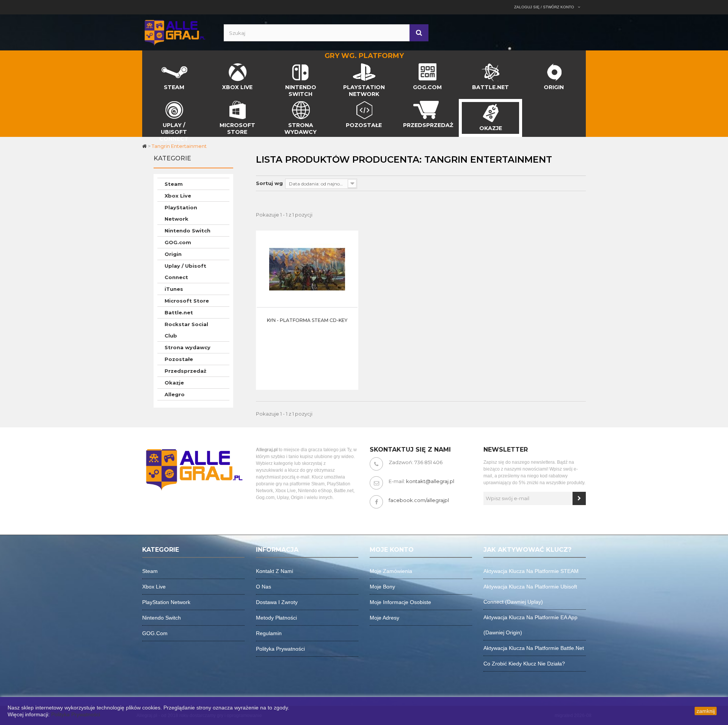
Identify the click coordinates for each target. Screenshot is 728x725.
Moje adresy (384, 618)
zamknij (706, 711)
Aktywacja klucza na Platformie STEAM (531, 571)
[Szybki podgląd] (350, 254)
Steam (174, 184)
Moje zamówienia (391, 571)
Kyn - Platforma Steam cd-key (307, 320)
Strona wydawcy (187, 347)
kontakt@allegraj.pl (430, 481)
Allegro (175, 394)
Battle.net (179, 312)
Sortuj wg (269, 183)
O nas (263, 587)
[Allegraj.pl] (174, 32)
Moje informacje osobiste (400, 602)
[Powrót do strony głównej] (145, 146)
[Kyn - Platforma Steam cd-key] (307, 269)
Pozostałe (179, 359)
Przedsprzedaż (185, 371)
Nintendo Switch (187, 231)
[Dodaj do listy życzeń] (350, 273)
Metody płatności (276, 618)
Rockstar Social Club (186, 330)
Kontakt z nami (274, 571)
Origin (173, 254)
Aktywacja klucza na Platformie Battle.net (533, 648)
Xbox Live (178, 196)
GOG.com (178, 242)
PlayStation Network (181, 213)
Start (148, 65)
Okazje (174, 383)
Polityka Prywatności (75, 714)
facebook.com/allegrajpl (419, 500)
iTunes (174, 289)
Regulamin (269, 633)
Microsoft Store (187, 301)
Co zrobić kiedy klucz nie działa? (524, 664)
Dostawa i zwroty (277, 602)
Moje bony (382, 587)
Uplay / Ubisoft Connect (185, 271)
